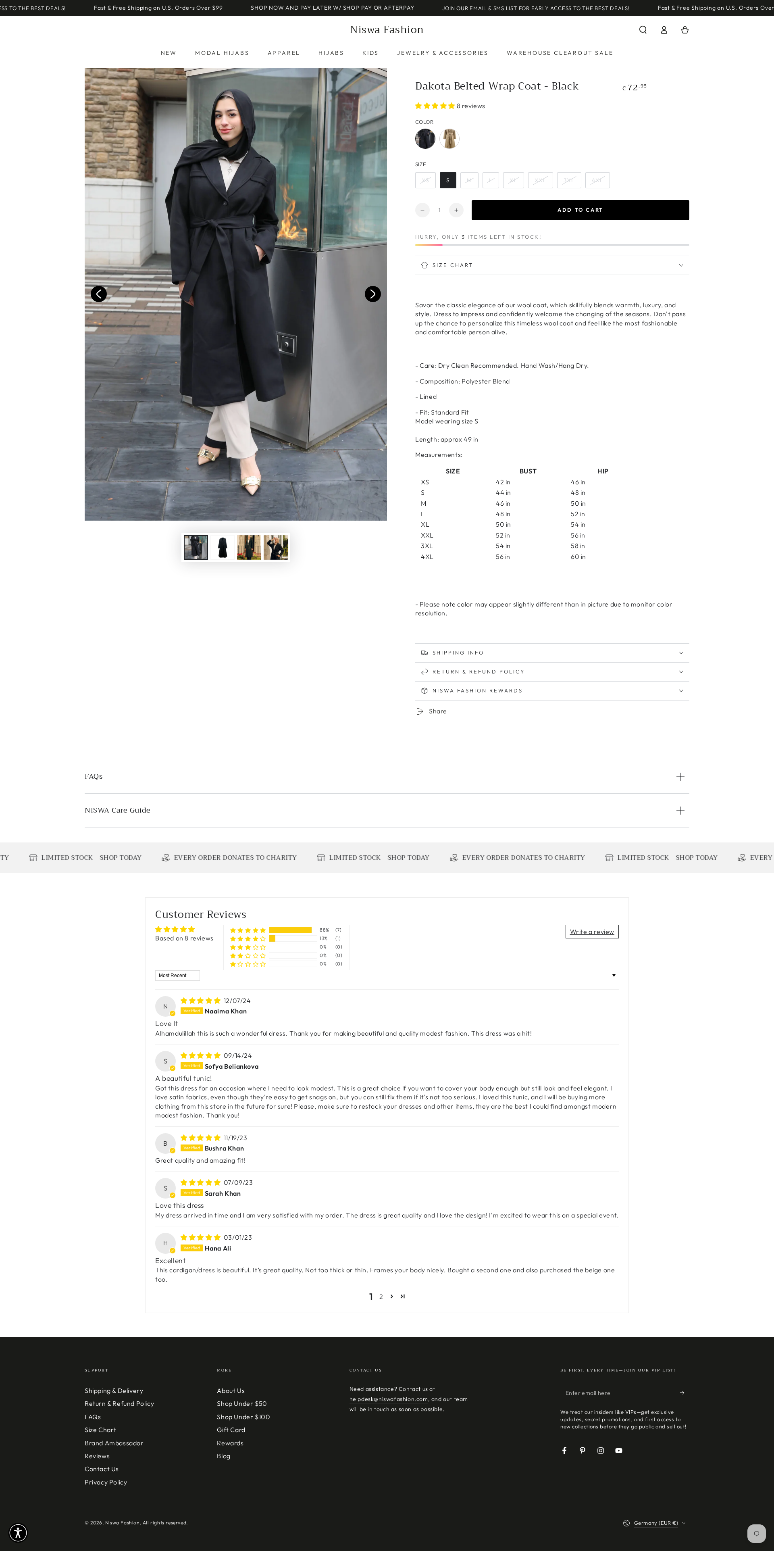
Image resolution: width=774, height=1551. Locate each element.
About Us (231, 1390)
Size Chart (101, 1430)
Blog (223, 1456)
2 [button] (381, 1296)
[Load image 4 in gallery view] (276, 547)
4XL (597, 180)
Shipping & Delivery (114, 1390)
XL (514, 180)
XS (425, 180)
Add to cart (580, 209)
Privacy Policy (106, 1482)
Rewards (230, 1443)
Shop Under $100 (243, 1417)
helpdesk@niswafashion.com (389, 1399)
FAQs (93, 1417)
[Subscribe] (684, 1393)
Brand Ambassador (114, 1443)
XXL (541, 180)
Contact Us (102, 1469)
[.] (99, 294)
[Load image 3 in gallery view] (249, 547)
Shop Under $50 (242, 1403)
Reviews (97, 1456)
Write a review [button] (592, 932)
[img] (201, 1000)
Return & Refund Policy (119, 1403)
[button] (643, 30)
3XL (569, 180)
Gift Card (231, 1430)
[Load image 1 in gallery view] (196, 547)
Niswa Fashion (122, 1523)
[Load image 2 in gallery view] (222, 547)
